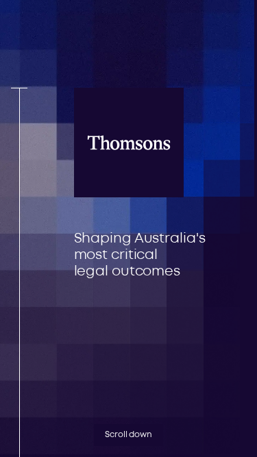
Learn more (179, 321)
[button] (180, 30)
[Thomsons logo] (60, 55)
